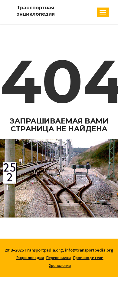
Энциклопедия (30, 258)
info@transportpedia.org (89, 250)
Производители (88, 258)
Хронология (60, 266)
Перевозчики (58, 258)
